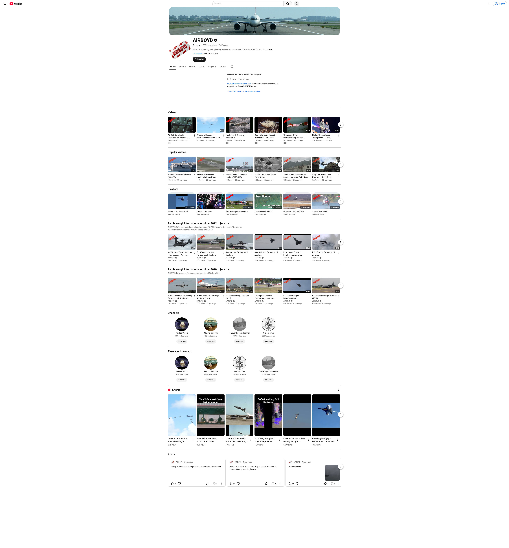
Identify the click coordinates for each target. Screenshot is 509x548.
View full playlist (174, 214)
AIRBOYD (171, 258)
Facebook (199, 54)
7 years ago (247, 462)
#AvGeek (241, 92)
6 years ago (188, 462)
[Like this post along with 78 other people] (290, 483)
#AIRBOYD (231, 92)
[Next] (340, 124)
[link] (196, 473)
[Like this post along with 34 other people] (231, 483)
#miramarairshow (252, 92)
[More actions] (194, 135)
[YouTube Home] (15, 3)
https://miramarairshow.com (239, 84)
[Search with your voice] (296, 3)
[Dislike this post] (179, 483)
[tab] (172, 67)
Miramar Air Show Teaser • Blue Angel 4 (244, 74)
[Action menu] (221, 483)
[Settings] (489, 3)
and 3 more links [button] (211, 54)
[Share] (207, 483)
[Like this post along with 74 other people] (172, 483)
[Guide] (4, 3)
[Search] (287, 3)
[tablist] (254, 67)
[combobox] (249, 3)
